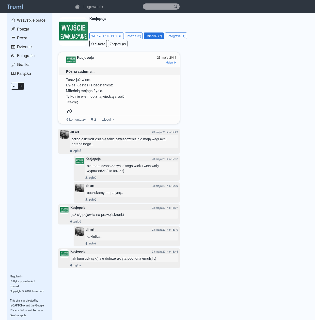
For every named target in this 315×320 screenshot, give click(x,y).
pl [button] (21, 86)
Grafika (23, 64)
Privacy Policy (18, 310)
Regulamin (16, 276)
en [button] (14, 86)
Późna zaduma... (80, 71)
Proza (21, 38)
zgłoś (76, 150)
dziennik (171, 62)
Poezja (22, 29)
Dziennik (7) (153, 35)
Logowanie (93, 6)
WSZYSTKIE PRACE (106, 35)
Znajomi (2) (118, 43)
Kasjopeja (93, 159)
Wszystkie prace (31, 20)
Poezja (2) (134, 35)
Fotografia (25, 55)
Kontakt (14, 286)
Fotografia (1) (176, 35)
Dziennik (24, 46)
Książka (23, 73)
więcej (106, 119)
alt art (74, 132)
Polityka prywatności (22, 281)
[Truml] (15, 6)
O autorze (98, 43)
